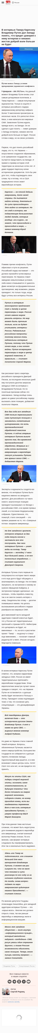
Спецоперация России (27, 966)
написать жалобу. (14, 1002)
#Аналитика (29, 49)
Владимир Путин (9, 966)
